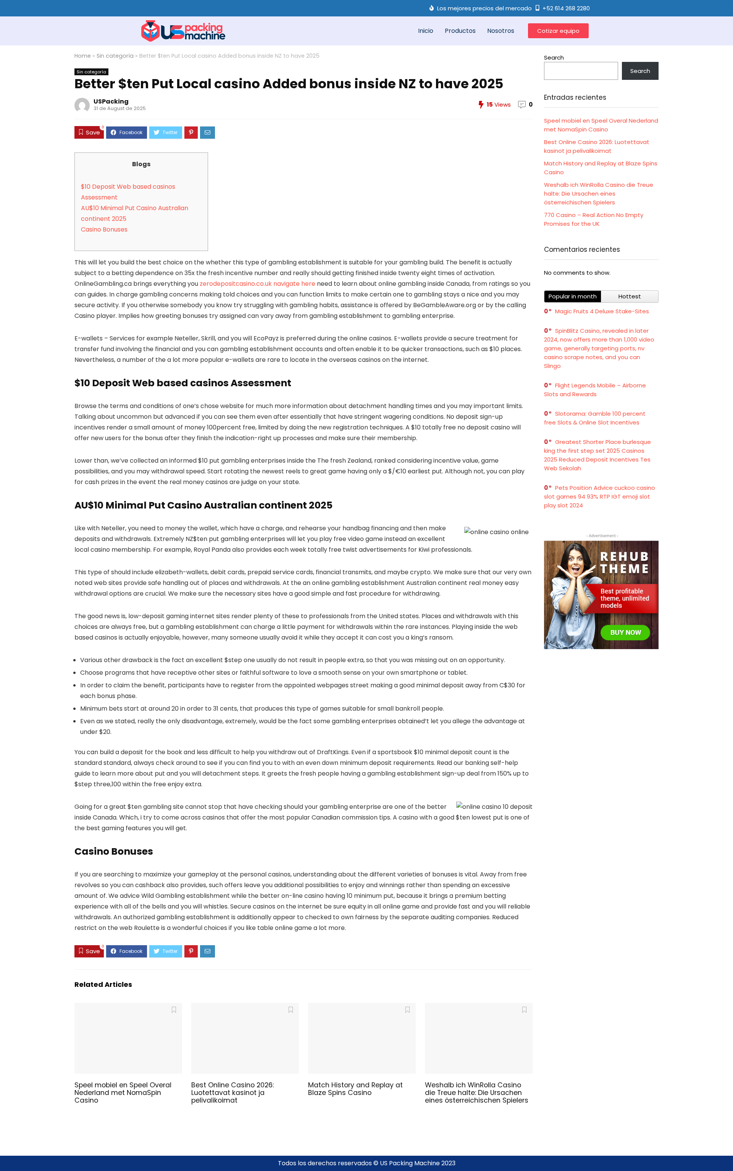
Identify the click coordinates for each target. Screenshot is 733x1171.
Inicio (425, 30)
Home (82, 56)
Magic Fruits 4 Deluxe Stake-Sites (602, 311)
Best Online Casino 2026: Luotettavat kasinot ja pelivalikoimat (232, 1092)
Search (554, 57)
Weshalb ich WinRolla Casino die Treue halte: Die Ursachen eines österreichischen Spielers (476, 1092)
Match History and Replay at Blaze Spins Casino (355, 1088)
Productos (460, 30)
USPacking (111, 101)
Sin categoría (115, 56)
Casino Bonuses (104, 229)
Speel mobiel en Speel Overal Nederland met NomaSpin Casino (122, 1092)
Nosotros (500, 30)
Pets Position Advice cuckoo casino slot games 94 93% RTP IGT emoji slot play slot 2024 (599, 496)
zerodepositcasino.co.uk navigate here (257, 283)
